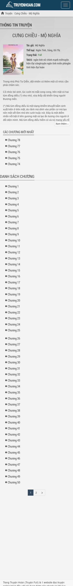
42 (14, 434)
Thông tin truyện (16, 24)
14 (14, 264)
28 (14, 350)
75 (14, 158)
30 (14, 362)
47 (14, 464)
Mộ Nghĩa (40, 45)
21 (14, 306)
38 (14, 410)
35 (14, 392)
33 (14, 380)
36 (14, 398)
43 (14, 440)
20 (14, 300)
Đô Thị (57, 50)
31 (14, 368)
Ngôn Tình (41, 50)
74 (14, 164)
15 (14, 270)
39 (14, 416)
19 (14, 294)
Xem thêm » (62, 123)
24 (14, 324)
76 (14, 152)
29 (14, 356)
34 (14, 386)
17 (14, 282)
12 (14, 252)
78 (14, 140)
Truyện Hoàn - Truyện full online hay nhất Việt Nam (24, 5)
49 (14, 476)
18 (14, 288)
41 (14, 428)
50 (14, 482)
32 (14, 374)
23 (14, 318)
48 (14, 470)
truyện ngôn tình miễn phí (53, 63)
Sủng (49, 50)
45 (14, 452)
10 (14, 240)
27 (14, 344)
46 (14, 458)
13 (14, 258)
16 (14, 276)
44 (14, 446)
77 (14, 146)
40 (14, 422)
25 (14, 330)
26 (14, 338)
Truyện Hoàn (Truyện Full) (24, 582)
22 (14, 312)
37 (14, 404)
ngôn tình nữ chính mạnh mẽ (47, 60)
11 (14, 246)
